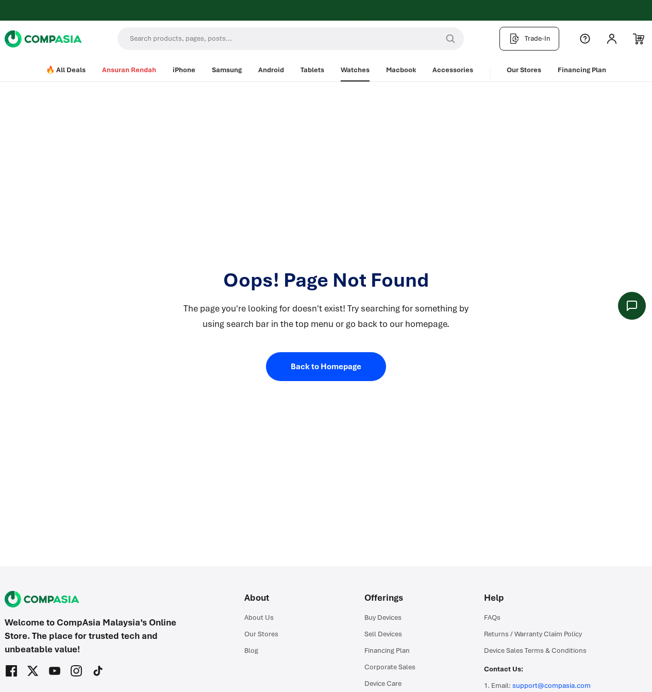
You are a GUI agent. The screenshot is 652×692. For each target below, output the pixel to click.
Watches (355, 69)
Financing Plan (582, 69)
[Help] (585, 38)
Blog (251, 650)
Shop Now (365, 11)
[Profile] (612, 38)
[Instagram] (76, 671)
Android (271, 69)
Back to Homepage (326, 366)
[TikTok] (98, 671)
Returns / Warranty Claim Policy (533, 634)
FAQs (492, 617)
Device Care (383, 683)
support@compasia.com (551, 685)
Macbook (401, 69)
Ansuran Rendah (129, 69)
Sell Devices (383, 634)
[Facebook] (11, 671)
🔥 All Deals (66, 69)
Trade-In (537, 38)
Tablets (312, 69)
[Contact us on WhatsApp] (632, 306)
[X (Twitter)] (33, 671)
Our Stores (524, 69)
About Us (259, 617)
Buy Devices (383, 617)
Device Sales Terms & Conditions (535, 650)
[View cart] (638, 38)
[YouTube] (54, 671)
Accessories (452, 69)
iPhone (184, 69)
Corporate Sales (389, 667)
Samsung (227, 69)
